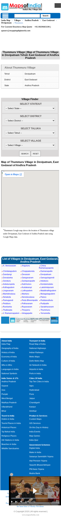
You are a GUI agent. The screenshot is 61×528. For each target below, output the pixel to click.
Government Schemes (39, 445)
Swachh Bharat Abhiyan (39, 465)
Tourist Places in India (11, 423)
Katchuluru (26, 284)
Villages (17, 20)
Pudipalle (45, 303)
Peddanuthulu (47, 300)
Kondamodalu (47, 284)
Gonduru (7, 281)
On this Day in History (38, 427)
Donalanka (8, 278)
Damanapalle (47, 271)
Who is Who (6, 365)
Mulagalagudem (48, 294)
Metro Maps (34, 357)
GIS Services (35, 423)
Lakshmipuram (47, 287)
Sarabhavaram (47, 307)
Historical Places (8, 427)
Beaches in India (8, 444)
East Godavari (48, 20)
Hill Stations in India (10, 440)
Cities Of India (35, 378)
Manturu (25, 294)
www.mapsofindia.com (30, 515)
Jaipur (32, 398)
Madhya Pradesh (9, 402)
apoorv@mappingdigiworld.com (15, 31)
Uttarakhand (6, 407)
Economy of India (9, 357)
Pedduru (7, 303)
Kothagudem (8, 287)
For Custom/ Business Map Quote (16, 27)
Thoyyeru (26, 310)
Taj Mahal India (8, 432)
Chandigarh (34, 402)
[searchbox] (27, 16)
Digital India (34, 448)
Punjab (4, 394)
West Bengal (7, 398)
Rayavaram (27, 307)
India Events (34, 432)
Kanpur (32, 407)
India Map (5, 20)
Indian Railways (36, 352)
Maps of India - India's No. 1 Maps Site (4, 6)
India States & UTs (9, 378)
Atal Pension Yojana (38, 461)
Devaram (26, 274)
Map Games (34, 436)
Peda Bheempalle (30, 300)
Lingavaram (8, 290)
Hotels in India (7, 419)
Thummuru (45, 310)
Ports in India (35, 373)
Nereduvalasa (28, 297)
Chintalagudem (10, 271)
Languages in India (10, 369)
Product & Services (38, 416)
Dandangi (7, 274)
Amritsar (33, 411)
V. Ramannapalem (11, 313)
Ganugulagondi (47, 278)
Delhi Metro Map (36, 361)
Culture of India (8, 361)
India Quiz (33, 440)
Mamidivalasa (9, 294)
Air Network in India (38, 365)
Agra (31, 386)
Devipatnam (6, 23)
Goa (3, 390)
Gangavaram (27, 278)
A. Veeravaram (9, 266)
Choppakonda (28, 271)
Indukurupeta (9, 284)
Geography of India (9, 348)
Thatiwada (7, 310)
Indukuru (44, 281)
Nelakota (7, 297)
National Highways (37, 348)
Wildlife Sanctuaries (10, 448)
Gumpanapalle (28, 281)
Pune (31, 394)
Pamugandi (8, 300)
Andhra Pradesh (32, 20)
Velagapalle (27, 313)
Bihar (3, 411)
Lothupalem (27, 290)
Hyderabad (34, 390)
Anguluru (26, 266)
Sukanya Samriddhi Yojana (41, 456)
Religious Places (8, 436)
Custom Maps (35, 419)
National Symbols (9, 373)
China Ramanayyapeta (46, 267)
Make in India (35, 452)
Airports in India (36, 369)
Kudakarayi (27, 287)
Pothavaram (27, 303)
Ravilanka (7, 307)
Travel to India (7, 416)
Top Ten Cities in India (39, 381)
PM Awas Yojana (36, 469)
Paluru (43, 297)
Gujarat (4, 386)
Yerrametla (45, 313)
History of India (8, 352)
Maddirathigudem (48, 290)
